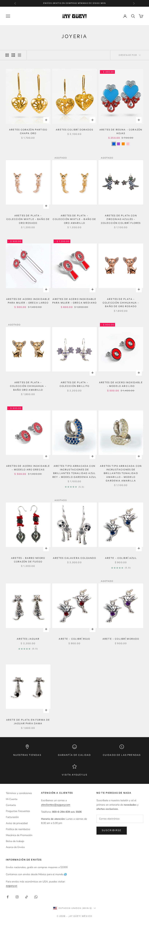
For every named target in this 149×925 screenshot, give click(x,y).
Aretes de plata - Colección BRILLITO (75, 384)
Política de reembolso (18, 829)
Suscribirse (112, 830)
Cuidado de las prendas (122, 755)
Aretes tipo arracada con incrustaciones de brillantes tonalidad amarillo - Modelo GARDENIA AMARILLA (121, 473)
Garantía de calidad (74, 755)
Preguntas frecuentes (18, 811)
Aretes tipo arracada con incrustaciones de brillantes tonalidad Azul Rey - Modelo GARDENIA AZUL (74, 471)
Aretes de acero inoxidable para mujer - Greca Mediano (74, 301)
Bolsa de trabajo (15, 841)
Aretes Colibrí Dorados (74, 129)
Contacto (11, 805)
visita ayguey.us (74, 774)
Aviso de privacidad (17, 823)
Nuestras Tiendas (27, 755)
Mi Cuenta (11, 799)
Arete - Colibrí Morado (120, 638)
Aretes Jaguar (28, 638)
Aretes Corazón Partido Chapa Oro (28, 131)
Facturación (12, 817)
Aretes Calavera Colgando (74, 558)
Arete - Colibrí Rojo (74, 638)
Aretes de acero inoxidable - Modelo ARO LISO (121, 384)
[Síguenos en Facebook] (7, 897)
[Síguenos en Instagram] (17, 897)
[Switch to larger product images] (7, 55)
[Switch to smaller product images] (13, 55)
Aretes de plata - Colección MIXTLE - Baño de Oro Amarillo (74, 219)
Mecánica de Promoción (19, 835)
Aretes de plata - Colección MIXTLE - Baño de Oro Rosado (28, 219)
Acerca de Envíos (15, 847)
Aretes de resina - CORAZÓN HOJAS (120, 131)
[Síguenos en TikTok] (26, 897)
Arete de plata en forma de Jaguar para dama (28, 721)
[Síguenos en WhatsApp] (36, 897)
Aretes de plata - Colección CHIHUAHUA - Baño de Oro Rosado (121, 303)
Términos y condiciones (19, 793)
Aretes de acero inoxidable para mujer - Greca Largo (28, 301)
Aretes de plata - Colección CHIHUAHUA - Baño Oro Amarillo (28, 386)
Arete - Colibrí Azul (121, 558)
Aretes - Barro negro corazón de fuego (28, 560)
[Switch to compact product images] (19, 55)
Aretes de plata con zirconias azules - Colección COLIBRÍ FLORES (121, 219)
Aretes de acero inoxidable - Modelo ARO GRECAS (28, 468)
